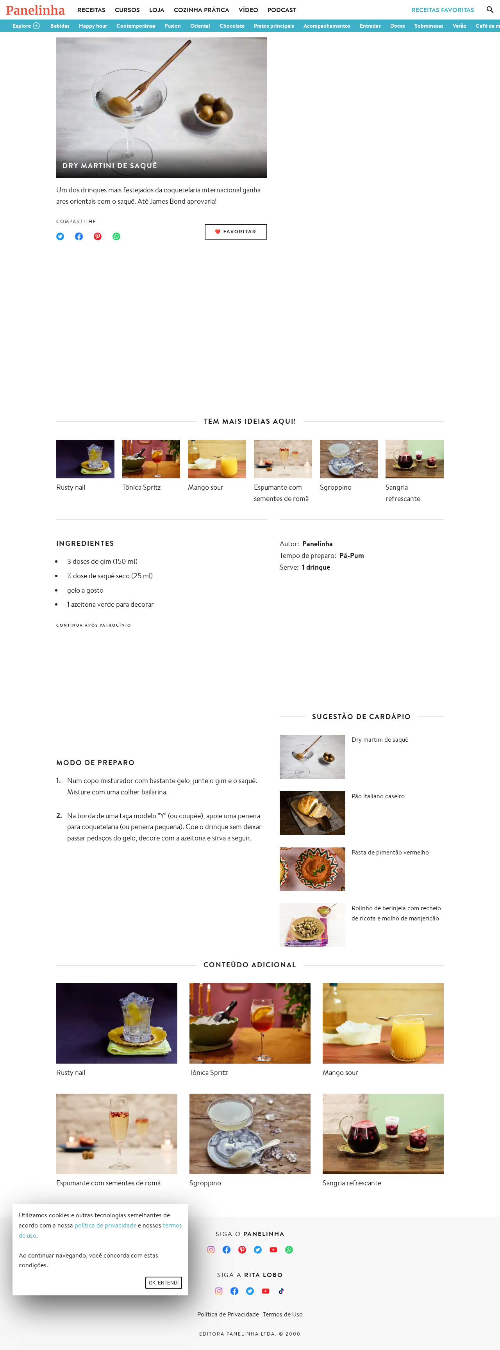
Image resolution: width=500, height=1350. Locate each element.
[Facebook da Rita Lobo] (234, 1291)
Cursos (127, 9)
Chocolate (232, 25)
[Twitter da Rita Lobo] (250, 1291)
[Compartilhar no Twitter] (60, 236)
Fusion (173, 25)
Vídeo (248, 9)
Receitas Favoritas (442, 9)
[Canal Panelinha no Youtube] (273, 1250)
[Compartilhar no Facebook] (79, 236)
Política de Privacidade (228, 1314)
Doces (397, 25)
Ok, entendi (164, 1283)
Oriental (200, 25)
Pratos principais (274, 25)
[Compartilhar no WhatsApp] (116, 236)
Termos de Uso (283, 1314)
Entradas (370, 25)
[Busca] (490, 10)
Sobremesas (428, 25)
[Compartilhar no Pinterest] (97, 236)
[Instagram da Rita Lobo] (219, 1291)
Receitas (91, 9)
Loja (156, 9)
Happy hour (93, 25)
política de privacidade (105, 1225)
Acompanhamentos (327, 25)
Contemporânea (135, 25)
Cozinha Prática (201, 9)
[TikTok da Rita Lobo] (281, 1291)
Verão (459, 25)
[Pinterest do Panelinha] (242, 1250)
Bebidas (60, 25)
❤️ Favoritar (236, 231)
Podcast (282, 9)
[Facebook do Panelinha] (226, 1250)
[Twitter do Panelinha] (258, 1250)
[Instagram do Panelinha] (211, 1250)
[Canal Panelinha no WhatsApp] (289, 1250)
